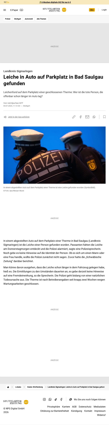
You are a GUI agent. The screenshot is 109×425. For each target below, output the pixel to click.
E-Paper (14, 10)
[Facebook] (61, 399)
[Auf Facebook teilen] (80, 117)
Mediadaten (100, 406)
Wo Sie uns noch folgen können (90, 399)
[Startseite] (8, 387)
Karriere (66, 406)
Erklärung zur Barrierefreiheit (54, 411)
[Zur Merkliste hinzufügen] (104, 117)
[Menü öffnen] (4, 10)
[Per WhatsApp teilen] (94, 117)
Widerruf (101, 415)
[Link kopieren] (74, 117)
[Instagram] (44, 399)
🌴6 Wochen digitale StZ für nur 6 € (55, 2)
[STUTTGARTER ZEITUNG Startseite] (54, 10)
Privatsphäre (53, 406)
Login (104, 10)
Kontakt (88, 411)
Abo (92, 10)
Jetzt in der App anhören (19, 117)
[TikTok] (56, 399)
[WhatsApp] (50, 399)
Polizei (7, 19)
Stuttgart (17, 19)
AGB (74, 406)
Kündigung (76, 411)
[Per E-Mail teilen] (87, 117)
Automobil (29, 19)
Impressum (100, 411)
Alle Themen (41, 19)
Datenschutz (85, 406)
